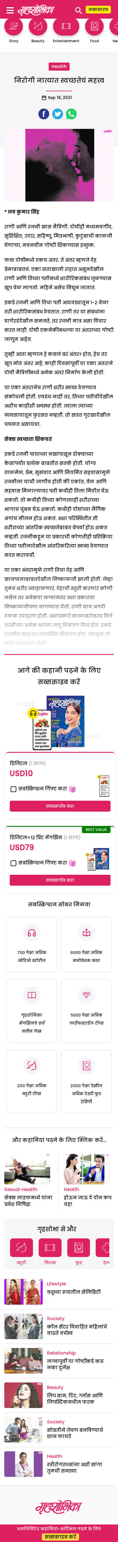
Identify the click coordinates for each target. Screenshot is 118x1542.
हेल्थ (107, 1263)
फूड (78, 1263)
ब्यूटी (21, 1263)
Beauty (55, 1387)
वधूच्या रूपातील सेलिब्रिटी (74, 1292)
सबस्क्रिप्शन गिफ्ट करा (42, 788)
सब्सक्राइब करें (60, 1537)
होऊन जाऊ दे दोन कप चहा (87, 1200)
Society (55, 1318)
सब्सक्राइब (98, 9)
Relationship (61, 1353)
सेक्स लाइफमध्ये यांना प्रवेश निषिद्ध (28, 1200)
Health (59, 66)
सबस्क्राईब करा (60, 806)
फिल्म (50, 1263)
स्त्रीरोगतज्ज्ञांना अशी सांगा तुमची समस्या (74, 1467)
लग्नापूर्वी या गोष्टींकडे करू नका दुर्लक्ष (75, 1364)
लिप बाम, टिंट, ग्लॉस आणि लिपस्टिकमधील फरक (75, 1398)
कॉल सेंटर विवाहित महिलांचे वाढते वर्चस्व (77, 1330)
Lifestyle (56, 1284)
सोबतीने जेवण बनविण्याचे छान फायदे (75, 1433)
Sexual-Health (20, 1189)
